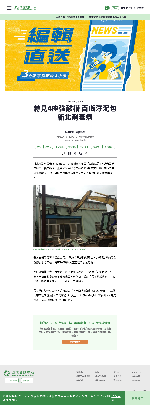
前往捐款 (75, 342)
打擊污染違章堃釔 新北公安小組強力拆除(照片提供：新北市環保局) (59, 249)
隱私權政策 (100, 380)
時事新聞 (70, 132)
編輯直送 (80, 132)
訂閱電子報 (126, 8)
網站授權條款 (101, 376)
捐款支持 (139, 8)
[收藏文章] (63, 153)
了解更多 (116, 398)
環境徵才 (80, 372)
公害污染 (109, 146)
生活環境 (59, 146)
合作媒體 (136, 376)
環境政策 (97, 146)
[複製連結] (86, 153)
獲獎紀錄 (117, 380)
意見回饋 (136, 380)
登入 (115, 8)
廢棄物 (48, 146)
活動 (97, 372)
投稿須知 (80, 380)
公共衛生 (84, 146)
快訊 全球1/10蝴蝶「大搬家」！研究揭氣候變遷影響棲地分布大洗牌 (82, 17)
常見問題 (117, 376)
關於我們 (117, 372)
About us (136, 372)
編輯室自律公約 (83, 376)
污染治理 (72, 146)
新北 (39, 146)
